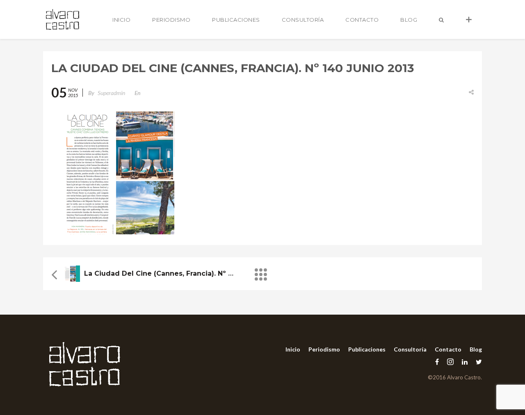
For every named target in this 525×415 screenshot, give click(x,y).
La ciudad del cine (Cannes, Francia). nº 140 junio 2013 (181, 273)
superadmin (111, 92)
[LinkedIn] (465, 361)
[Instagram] (450, 361)
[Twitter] (477, 361)
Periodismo (171, 19)
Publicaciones (236, 19)
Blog (408, 19)
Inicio (121, 19)
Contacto (362, 19)
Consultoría (303, 19)
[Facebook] (437, 361)
